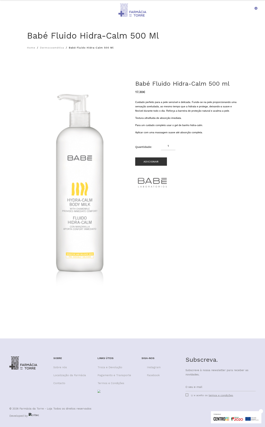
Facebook (153, 375)
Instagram (154, 367)
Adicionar (151, 161)
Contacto (59, 383)
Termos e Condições (111, 383)
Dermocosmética (52, 47)
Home (31, 47)
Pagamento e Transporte (114, 375)
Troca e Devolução (110, 367)
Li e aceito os (212, 395)
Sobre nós (60, 367)
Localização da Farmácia (69, 375)
